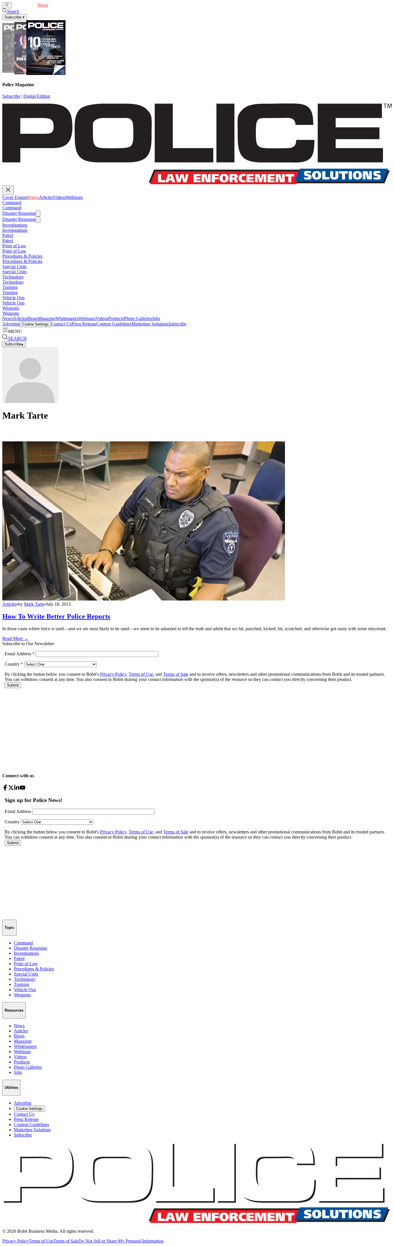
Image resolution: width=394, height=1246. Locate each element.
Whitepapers (67, 318)
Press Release (84, 323)
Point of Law (14, 245)
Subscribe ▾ (15, 17)
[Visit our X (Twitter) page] (11, 788)
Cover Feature (24, 5)
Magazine (47, 318)
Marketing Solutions (150, 323)
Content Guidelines (114, 323)
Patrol (7, 235)
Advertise (11, 323)
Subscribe (11, 96)
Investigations (14, 225)
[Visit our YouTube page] (22, 788)
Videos (68, 5)
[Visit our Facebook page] (5, 788)
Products (116, 318)
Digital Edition (36, 96)
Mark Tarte (34, 604)
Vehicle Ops (13, 297)
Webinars (83, 5)
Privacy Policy (15, 1241)
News (42, 5)
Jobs (156, 318)
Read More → (15, 638)
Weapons (10, 308)
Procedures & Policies (22, 256)
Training (10, 287)
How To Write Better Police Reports (56, 616)
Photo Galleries (138, 318)
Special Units (14, 266)
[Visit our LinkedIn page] (17, 788)
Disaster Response (19, 213)
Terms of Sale (65, 1241)
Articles (55, 5)
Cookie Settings (35, 324)
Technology (13, 276)
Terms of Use (41, 1241)
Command (11, 202)
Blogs (32, 318)
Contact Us (61, 323)
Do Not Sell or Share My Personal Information (121, 1241)
